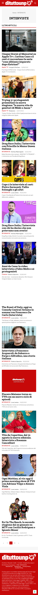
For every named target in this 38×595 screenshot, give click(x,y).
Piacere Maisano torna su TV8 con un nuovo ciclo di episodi (17, 397)
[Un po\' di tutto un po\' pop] (19, 557)
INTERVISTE (6, 151)
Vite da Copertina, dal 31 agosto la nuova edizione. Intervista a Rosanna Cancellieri (16, 438)
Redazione (12, 111)
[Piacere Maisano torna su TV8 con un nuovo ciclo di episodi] (19, 381)
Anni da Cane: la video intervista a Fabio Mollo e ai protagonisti (18, 269)
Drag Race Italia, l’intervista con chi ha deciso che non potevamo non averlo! (18, 228)
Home (14, 13)
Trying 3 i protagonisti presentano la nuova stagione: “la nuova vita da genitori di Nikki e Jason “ (17, 103)
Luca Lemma (14, 192)
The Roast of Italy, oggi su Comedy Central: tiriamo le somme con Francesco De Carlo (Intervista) (18, 311)
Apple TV (5, 67)
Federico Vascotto (13, 274)
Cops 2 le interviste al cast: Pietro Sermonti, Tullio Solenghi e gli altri (17, 187)
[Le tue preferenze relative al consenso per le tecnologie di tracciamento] (35, 592)
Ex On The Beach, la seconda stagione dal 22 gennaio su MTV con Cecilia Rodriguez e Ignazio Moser (18, 526)
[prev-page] (3, 543)
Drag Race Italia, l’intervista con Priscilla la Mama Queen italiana (18, 146)
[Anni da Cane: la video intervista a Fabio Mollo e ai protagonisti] (19, 253)
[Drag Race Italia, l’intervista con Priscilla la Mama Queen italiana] (19, 130)
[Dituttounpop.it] (19, 3)
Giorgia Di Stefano (14, 67)
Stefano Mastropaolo (17, 152)
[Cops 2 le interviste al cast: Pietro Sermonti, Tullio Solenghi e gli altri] (19, 171)
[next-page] (18, 543)
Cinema (4, 274)
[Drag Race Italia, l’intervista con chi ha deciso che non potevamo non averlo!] (19, 212)
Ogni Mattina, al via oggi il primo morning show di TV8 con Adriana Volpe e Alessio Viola (18, 482)
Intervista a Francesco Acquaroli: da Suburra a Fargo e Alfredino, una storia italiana (18, 354)
